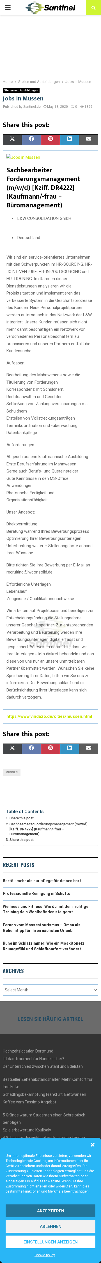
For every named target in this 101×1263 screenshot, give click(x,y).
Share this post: (22, 818)
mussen (12, 772)
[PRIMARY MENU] (7, 7)
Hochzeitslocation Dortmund (28, 1051)
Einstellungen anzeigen (51, 1242)
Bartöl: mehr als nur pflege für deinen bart (42, 880)
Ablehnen (50, 1226)
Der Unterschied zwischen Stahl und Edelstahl (43, 1066)
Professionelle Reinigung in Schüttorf (38, 893)
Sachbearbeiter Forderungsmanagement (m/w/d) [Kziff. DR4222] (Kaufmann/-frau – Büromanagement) (49, 829)
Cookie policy (45, 1255)
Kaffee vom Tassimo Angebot (29, 1102)
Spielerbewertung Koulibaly (27, 1130)
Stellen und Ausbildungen (21, 90)
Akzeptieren (50, 1210)
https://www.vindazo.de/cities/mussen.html (49, 716)
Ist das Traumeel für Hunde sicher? (33, 1058)
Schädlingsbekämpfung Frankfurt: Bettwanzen (44, 1094)
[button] (92, 1145)
